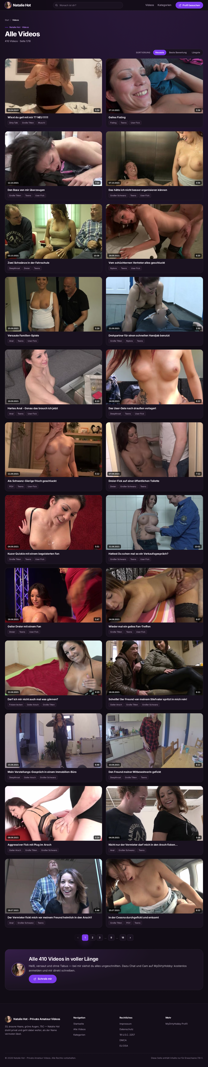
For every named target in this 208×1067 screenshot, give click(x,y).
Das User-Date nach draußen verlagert (132, 408)
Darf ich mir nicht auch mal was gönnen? (33, 699)
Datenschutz (126, 1029)
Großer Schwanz (118, 195)
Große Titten (28, 122)
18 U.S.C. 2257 (127, 1034)
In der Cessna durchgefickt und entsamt (134, 917)
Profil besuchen (193, 6)
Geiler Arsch (33, 704)
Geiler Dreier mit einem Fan (24, 626)
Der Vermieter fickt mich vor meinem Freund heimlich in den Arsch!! (50, 917)
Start (7, 20)
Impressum (126, 1023)
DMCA (123, 1040)
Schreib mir (47, 979)
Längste (196, 52)
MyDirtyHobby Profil (184, 1023)
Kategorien (164, 5)
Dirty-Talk (13, 122)
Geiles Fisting (117, 117)
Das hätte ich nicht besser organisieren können (138, 189)
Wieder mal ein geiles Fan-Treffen (130, 626)
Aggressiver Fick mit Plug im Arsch (29, 844)
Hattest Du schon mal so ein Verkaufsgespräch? (138, 553)
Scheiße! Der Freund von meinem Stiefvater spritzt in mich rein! (148, 699)
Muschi (41, 122)
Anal (11, 341)
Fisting (113, 122)
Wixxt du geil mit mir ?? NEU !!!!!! (28, 117)
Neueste (159, 52)
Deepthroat (14, 268)
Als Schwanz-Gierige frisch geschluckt (32, 480)
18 (123, 937)
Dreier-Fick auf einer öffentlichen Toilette (134, 480)
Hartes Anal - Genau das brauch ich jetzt (33, 408)
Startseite (78, 1023)
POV (11, 486)
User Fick (135, 122)
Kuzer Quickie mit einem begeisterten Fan (33, 553)
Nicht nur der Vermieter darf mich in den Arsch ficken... (143, 844)
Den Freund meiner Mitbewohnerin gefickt (135, 771)
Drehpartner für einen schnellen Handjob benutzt (139, 335)
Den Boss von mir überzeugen (26, 189)
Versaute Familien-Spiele (23, 335)
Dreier (27, 268)
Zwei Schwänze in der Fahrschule (28, 262)
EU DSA (124, 1045)
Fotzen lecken (16, 704)
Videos (149, 5)
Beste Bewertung (178, 52)
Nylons (113, 268)
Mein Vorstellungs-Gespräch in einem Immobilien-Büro (42, 771)
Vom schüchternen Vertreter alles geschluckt (137, 262)
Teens (124, 122)
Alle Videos (79, 1029)
